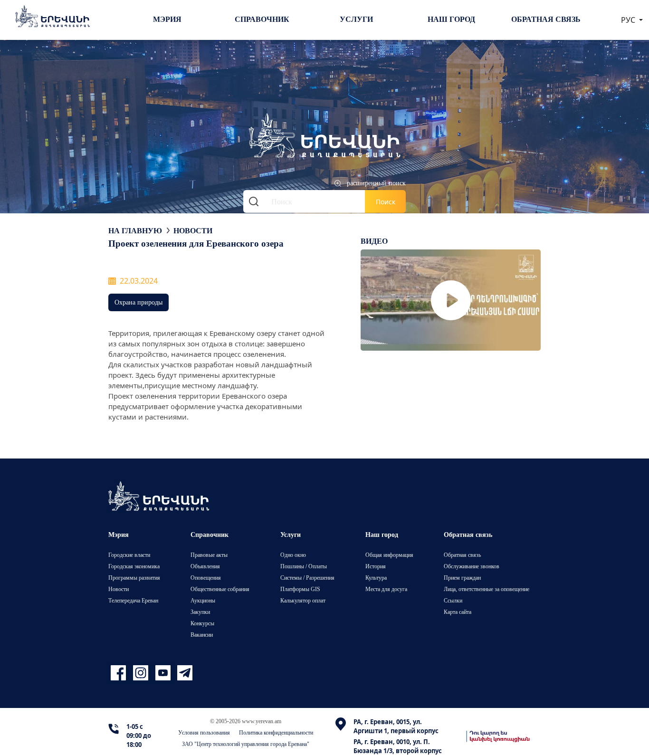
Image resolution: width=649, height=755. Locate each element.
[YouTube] (164, 673)
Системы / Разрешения (307, 577)
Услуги (356, 19)
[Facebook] (119, 673)
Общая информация (389, 555)
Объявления (205, 566)
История (375, 566)
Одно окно (293, 555)
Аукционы (203, 600)
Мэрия (167, 19)
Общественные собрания (220, 589)
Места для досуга (386, 589)
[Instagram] (142, 673)
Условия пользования (204, 732)
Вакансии (202, 635)
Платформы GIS (300, 589)
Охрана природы (138, 301)
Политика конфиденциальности (276, 732)
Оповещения (206, 577)
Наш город (451, 19)
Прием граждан (462, 577)
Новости (192, 230)
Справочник (262, 19)
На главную (135, 230)
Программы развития (134, 577)
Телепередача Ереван (133, 600)
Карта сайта (457, 612)
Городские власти (129, 555)
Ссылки (453, 600)
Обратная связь (546, 19)
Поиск (385, 201)
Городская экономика (134, 566)
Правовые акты (209, 555)
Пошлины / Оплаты (303, 566)
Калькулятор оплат (302, 600)
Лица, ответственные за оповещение (486, 589)
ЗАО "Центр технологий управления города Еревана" (245, 744)
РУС (629, 20)
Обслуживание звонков (471, 566)
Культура (376, 577)
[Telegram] (183, 673)
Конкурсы (202, 623)
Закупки (200, 612)
